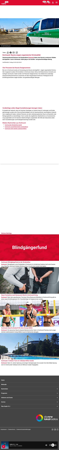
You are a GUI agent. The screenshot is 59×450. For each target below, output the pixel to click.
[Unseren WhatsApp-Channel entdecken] (52, 429)
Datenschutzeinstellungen (24, 429)
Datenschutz (11, 429)
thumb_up (56, 445)
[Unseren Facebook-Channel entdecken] (55, 429)
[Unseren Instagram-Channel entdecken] (57, 429)
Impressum (4, 429)
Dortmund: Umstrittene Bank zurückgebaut (16, 126)
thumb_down (50, 445)
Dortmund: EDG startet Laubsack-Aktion (16, 128)
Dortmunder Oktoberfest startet (13, 125)
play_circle (53, 445)
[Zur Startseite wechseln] (5, 3)
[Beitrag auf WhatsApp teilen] (8, 53)
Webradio (4, 384)
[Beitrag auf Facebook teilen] (11, 53)
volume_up (46, 445)
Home (3, 380)
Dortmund (31, 57)
